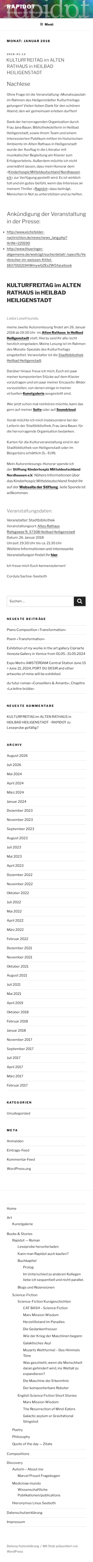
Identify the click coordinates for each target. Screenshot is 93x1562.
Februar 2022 (17, 939)
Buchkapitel (27, 1261)
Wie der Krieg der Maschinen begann (52, 1336)
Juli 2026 (14, 765)
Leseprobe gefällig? (23, 728)
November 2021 (19, 957)
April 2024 (15, 783)
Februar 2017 (17, 1085)
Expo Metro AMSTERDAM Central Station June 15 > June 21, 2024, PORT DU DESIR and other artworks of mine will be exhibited (46, 668)
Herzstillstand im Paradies (44, 1322)
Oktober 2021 (17, 966)
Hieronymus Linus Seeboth (34, 1503)
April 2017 (15, 1067)
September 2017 (20, 1049)
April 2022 (15, 921)
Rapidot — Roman (26, 1240)
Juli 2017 (14, 1058)
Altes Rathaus (48, 526)
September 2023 (20, 829)
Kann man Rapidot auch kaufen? (43, 1254)
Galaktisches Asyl (37, 1343)
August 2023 (17, 838)
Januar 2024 (16, 802)
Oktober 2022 (18, 893)
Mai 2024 (14, 774)
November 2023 (20, 820)
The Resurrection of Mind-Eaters (49, 1409)
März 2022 (15, 930)
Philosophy (21, 1437)
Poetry (17, 1430)
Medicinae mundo (26, 1483)
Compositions (18, 1454)
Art (9, 1218)
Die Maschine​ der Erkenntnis (46, 1381)
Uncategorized (18, 1113)
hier (54, 555)
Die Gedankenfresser (40, 1329)
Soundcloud (66, 410)
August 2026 (17, 756)
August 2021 (17, 975)
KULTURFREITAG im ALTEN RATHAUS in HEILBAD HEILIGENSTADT (35, 66)
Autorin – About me (27, 1469)
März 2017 (15, 1076)
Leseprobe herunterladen (38, 1247)
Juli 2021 (14, 985)
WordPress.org (19, 1169)
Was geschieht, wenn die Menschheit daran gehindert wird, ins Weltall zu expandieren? (52, 1368)
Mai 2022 (14, 911)
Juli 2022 (14, 902)
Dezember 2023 (20, 811)
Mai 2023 (14, 856)
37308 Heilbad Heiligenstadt (52, 532)
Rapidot (41, 189)
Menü (49, 24)
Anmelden (15, 1141)
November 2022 (20, 884)
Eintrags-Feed (18, 1150)
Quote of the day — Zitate (32, 1444)
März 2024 (15, 792)
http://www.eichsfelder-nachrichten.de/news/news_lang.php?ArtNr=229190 (37, 237)
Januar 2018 (16, 1030)
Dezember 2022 (20, 875)
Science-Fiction (24, 1295)
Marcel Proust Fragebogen (39, 1476)
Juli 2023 (14, 847)
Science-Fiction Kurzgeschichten (44, 1302)
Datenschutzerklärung (24, 1513)
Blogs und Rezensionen (36, 1287)
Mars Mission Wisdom (41, 1315)
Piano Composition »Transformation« (36, 630)
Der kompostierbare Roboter (46, 1388)
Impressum (16, 1522)
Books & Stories (20, 1234)
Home (11, 1209)
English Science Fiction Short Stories (47, 1396)
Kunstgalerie (33, 394)
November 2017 (19, 1040)
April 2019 (15, 1003)
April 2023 (15, 866)
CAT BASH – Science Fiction (45, 1308)
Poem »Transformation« (26, 639)
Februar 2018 (17, 1021)
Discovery (15, 1463)
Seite (37, 410)
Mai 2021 (14, 994)
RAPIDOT (21, 6)
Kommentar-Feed (21, 1160)
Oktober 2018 (18, 1012)
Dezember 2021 (19, 948)
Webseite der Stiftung (38, 487)
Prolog (28, 1267)
